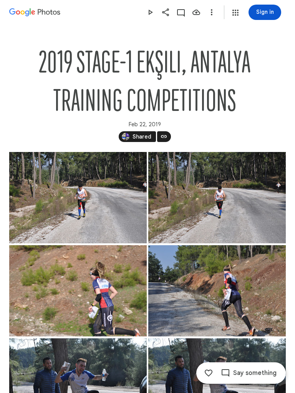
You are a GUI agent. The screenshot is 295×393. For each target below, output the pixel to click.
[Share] (165, 12)
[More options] (211, 12)
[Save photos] (196, 12)
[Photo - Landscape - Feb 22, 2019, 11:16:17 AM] (78, 197)
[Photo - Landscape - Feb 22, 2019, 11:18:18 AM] (78, 291)
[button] (235, 12)
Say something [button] (255, 373)
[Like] (208, 373)
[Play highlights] (150, 12)
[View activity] (181, 12)
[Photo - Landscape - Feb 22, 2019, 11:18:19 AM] (217, 291)
